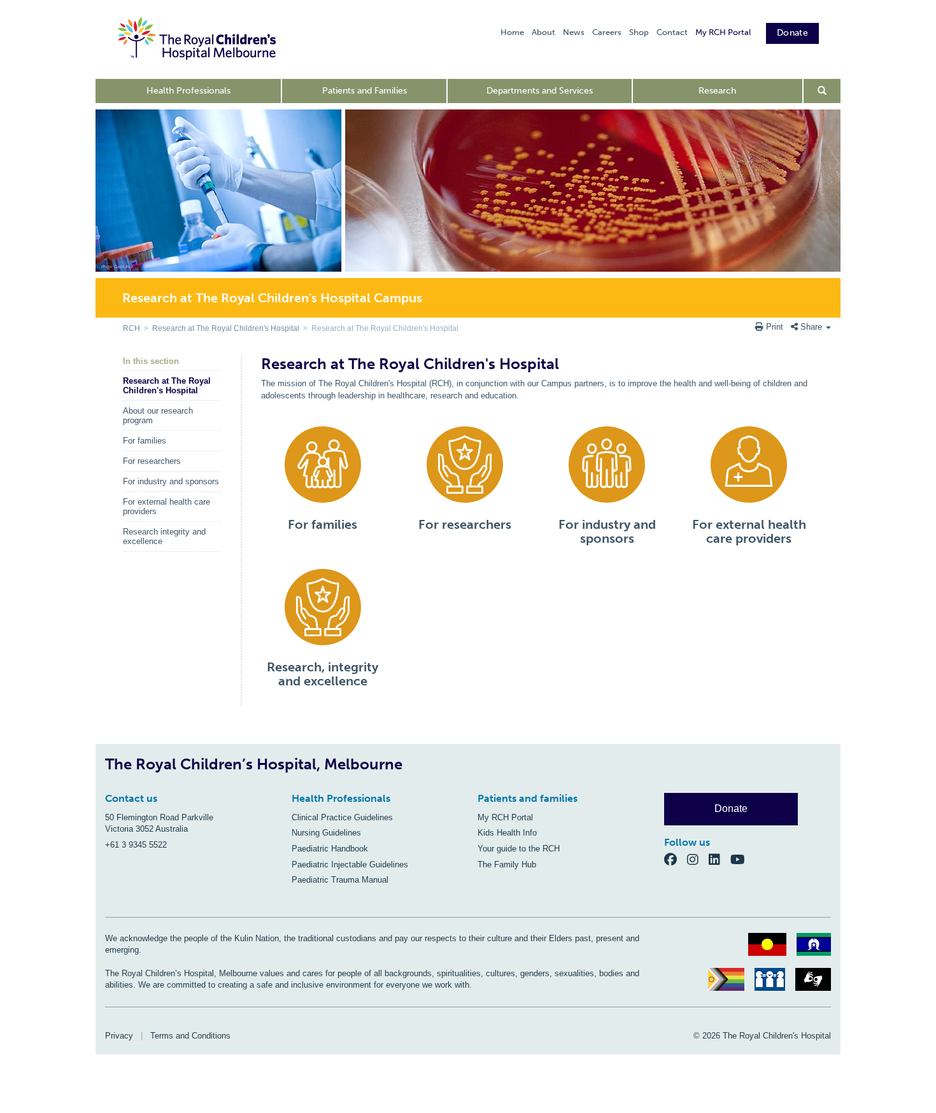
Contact (672, 32)
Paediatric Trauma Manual (340, 880)
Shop (639, 32)
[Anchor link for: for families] (282, 524)
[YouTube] (741, 859)
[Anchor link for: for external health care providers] (686, 524)
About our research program (158, 415)
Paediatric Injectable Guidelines (350, 864)
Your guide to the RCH (519, 848)
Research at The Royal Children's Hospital (225, 328)
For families (144, 440)
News (574, 32)
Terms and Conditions (190, 1035)
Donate (792, 32)
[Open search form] (822, 91)
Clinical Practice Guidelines (342, 817)
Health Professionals (188, 90)
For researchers (152, 461)
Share (811, 327)
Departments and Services (539, 90)
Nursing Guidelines (326, 832)
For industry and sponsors (171, 481)
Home (512, 32)
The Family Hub (507, 864)
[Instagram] (698, 859)
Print (774, 327)
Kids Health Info (507, 832)
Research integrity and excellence (164, 536)
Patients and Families (364, 90)
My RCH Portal (723, 32)
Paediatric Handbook (330, 848)
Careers (606, 32)
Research (717, 90)
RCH (131, 328)
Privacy (119, 1035)
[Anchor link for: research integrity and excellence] (261, 667)
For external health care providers (166, 506)
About (543, 32)
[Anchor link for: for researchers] (413, 524)
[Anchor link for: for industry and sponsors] (553, 524)
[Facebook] (675, 859)
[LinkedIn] (719, 859)
